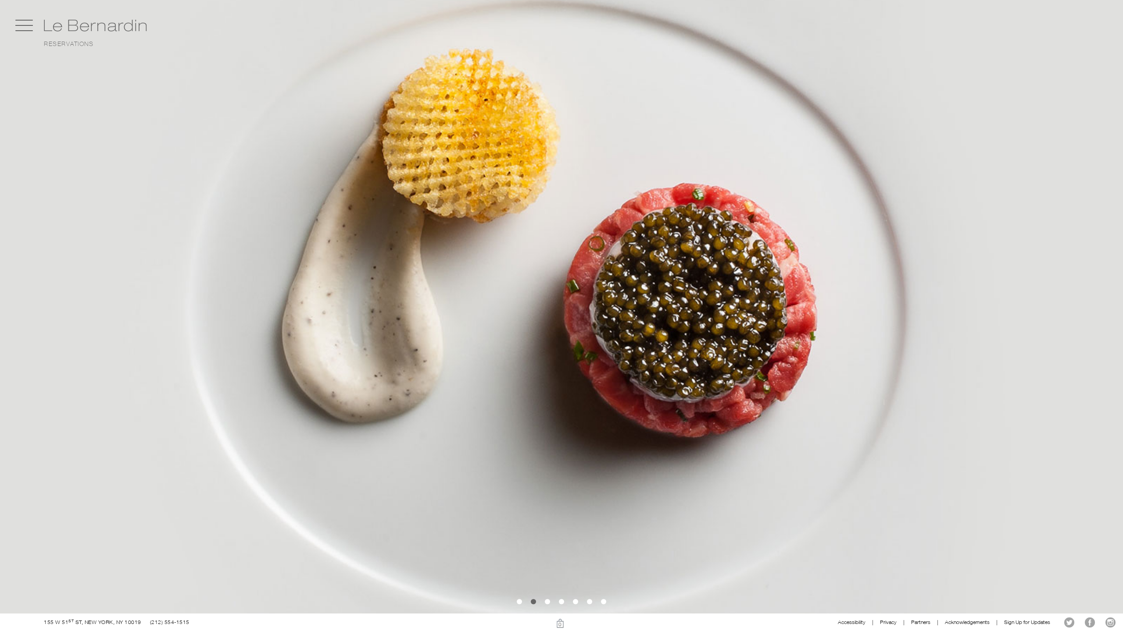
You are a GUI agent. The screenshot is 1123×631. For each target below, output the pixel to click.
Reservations (68, 43)
